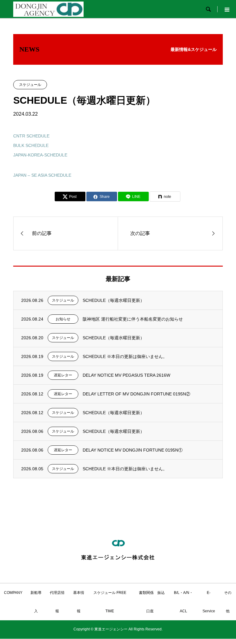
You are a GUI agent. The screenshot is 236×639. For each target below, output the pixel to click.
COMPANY (13, 593)
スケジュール (30, 85)
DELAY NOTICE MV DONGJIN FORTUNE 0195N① (133, 450)
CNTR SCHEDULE (31, 135)
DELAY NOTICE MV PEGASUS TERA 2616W (126, 375)
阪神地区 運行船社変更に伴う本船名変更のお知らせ (133, 319)
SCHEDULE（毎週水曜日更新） (113, 300)
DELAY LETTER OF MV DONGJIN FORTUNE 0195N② (136, 393)
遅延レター (63, 375)
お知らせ (63, 319)
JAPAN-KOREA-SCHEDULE (40, 154)
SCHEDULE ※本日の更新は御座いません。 (125, 356)
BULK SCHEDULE (31, 145)
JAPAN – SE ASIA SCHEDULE (42, 175)
